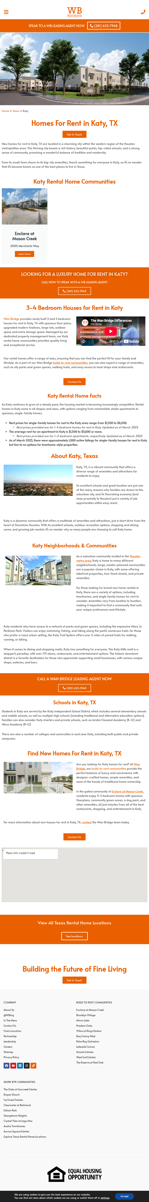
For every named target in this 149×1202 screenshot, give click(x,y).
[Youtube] (13, 1066)
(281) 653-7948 (105, 25)
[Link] (33, 1066)
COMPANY (10, 1002)
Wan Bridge (11, 319)
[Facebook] (6, 1066)
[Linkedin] (20, 1066)
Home (5, 111)
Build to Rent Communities (94, 1002)
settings (105, 1198)
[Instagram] (27, 1066)
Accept (124, 1196)
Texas (16, 111)
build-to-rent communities (109, 768)
